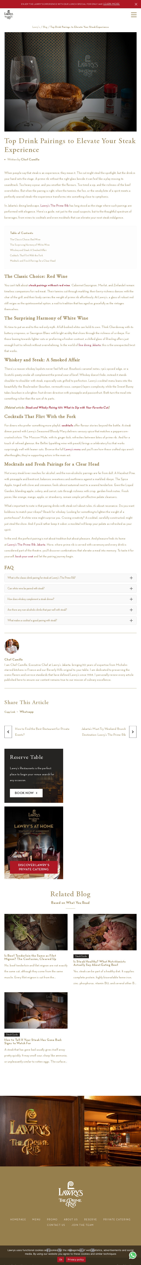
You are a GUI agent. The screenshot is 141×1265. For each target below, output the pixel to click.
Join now (84, 94)
